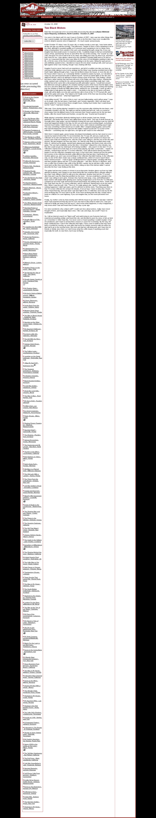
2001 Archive (28, 73)
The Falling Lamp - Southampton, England (31, 352)
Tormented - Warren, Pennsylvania (31, 215)
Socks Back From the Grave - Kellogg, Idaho (31, 306)
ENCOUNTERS (47, 17)
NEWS (58, 17)
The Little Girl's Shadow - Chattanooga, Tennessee (32, 713)
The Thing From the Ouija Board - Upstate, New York (31, 480)
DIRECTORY (92, 17)
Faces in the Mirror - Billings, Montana (30, 681)
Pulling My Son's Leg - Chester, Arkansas (31, 161)
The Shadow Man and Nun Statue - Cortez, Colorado (31, 513)
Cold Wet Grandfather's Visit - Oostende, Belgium (32, 764)
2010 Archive (28, 58)
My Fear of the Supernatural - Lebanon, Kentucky (31, 615)
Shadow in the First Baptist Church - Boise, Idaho (31, 707)
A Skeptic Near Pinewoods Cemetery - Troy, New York (31, 658)
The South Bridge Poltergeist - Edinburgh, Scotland (31, 590)
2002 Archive (28, 71)
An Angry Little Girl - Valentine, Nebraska (30, 334)
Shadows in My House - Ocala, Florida (32, 696)
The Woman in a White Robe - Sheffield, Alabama (32, 137)
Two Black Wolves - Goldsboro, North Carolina (32, 198)
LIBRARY (67, 17)
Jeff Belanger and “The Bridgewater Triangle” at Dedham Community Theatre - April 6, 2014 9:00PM (124, 67)
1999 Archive (28, 76)
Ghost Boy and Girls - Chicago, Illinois (31, 391)
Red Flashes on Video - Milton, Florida (32, 457)
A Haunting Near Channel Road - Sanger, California (32, 676)
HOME (24, 17)
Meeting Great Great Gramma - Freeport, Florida (32, 311)
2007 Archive (28, 63)
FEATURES (34, 17)
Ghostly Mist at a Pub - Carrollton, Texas (31, 220)
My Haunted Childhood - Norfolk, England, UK (32, 329)
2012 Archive (28, 54)
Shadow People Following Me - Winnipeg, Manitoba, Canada (32, 172)
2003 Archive (28, 69)
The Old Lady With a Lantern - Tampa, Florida (31, 475)
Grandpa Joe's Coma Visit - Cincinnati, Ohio (31, 232)
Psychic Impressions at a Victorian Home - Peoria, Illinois (32, 243)
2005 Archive (28, 66)
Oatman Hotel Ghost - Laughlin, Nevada (31, 344)
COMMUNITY (78, 17)
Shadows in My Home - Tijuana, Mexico (31, 807)
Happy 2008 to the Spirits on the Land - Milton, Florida (30, 745)
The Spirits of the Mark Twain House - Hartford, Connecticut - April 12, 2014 (124, 76)
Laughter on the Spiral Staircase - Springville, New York (32, 357)
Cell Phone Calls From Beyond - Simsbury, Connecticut (31, 775)
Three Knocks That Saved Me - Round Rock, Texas (32, 579)
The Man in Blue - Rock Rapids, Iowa (32, 396)
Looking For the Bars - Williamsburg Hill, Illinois (31, 603)
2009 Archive (28, 59)
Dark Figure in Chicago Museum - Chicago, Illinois (32, 568)
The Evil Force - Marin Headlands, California (31, 759)
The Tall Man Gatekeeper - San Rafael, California (32, 754)
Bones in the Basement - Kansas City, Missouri (32, 787)
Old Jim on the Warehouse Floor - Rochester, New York (30, 629)
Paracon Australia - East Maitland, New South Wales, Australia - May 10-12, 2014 (125, 84)
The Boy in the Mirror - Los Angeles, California (31, 452)
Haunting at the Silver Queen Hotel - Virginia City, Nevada (32, 323)
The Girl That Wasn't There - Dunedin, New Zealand (31, 529)
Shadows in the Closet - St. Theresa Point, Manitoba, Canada (32, 597)
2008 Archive (28, 61)
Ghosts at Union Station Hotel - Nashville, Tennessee (32, 734)
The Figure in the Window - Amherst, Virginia (32, 519)
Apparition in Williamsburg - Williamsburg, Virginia (32, 545)
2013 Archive (28, 53)
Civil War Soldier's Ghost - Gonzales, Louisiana (32, 486)
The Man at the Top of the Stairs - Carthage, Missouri (31, 609)
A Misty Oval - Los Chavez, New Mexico (30, 406)
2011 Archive (28, 56)
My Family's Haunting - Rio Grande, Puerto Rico (31, 740)
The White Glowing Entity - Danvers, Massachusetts (32, 203)
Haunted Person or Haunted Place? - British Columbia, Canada (31, 209)
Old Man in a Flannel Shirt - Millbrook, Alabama (32, 470)
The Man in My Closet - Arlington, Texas (31, 585)
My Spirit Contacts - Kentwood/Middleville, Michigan (30, 638)
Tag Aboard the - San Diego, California (31, 274)
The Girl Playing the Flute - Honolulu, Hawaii (32, 178)
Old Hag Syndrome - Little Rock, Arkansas (31, 126)
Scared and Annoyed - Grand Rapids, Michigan (31, 491)
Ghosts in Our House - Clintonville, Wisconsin (31, 112)
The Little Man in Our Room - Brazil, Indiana (31, 563)
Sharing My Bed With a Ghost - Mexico (31, 686)
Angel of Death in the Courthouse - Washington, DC (32, 506)
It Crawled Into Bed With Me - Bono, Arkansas (32, 227)
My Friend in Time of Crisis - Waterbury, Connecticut (30, 622)
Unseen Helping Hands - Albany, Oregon (32, 535)
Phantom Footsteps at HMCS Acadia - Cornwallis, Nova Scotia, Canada (32, 131)
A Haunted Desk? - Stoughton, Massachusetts (32, 183)
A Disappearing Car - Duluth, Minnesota (31, 249)
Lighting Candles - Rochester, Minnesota (30, 156)
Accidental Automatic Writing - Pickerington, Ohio (32, 107)
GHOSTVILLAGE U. (107, 17)
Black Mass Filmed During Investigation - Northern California (30, 255)
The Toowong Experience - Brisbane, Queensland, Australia (31, 370)
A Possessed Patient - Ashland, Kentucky (31, 723)
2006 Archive (28, 64)
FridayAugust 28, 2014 (31, 23)
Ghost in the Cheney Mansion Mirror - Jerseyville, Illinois (31, 98)
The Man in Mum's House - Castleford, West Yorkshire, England (32, 317)
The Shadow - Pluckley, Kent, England (32, 435)
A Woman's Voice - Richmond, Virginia (30, 792)
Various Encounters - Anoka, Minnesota (31, 440)
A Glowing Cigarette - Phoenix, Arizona (31, 376)
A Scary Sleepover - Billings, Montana (30, 301)
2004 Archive (28, 68)
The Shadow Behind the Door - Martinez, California (32, 553)
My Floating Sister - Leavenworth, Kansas (30, 289)
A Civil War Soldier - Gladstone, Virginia (30, 386)
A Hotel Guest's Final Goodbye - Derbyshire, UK (32, 558)
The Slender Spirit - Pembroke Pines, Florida (31, 691)
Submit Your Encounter (32, 78)
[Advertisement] (78, 238)
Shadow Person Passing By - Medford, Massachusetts (32, 424)
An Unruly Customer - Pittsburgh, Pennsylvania (32, 411)
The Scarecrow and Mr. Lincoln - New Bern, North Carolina (32, 446)
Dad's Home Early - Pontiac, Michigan (30, 465)
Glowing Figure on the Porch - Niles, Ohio (31, 268)
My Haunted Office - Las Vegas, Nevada (32, 701)
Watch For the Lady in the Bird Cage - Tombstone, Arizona (31, 644)
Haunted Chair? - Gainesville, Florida (29, 430)
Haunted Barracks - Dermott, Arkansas (30, 769)
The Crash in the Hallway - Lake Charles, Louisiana (32, 540)
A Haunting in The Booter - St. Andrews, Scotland (32, 728)
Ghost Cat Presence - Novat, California (31, 237)
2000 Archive (28, 74)
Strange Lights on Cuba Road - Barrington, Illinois (32, 142)
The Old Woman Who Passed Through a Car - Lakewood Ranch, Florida (32, 120)
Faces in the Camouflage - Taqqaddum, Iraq (32, 650)
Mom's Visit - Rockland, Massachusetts (31, 166)
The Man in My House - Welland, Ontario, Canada (32, 671)
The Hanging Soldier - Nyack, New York (31, 802)
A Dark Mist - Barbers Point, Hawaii (31, 797)
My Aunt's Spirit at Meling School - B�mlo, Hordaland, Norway (32, 295)
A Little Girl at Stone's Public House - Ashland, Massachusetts (31, 781)
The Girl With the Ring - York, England (32, 339)
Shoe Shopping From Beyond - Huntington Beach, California (31, 665)
